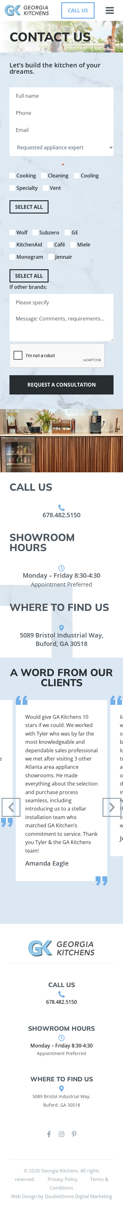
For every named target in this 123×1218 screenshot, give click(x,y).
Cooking (26, 175)
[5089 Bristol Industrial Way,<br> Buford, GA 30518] (61, 628)
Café (59, 244)
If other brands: (28, 286)
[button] (78, 10)
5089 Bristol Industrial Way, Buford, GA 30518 (61, 639)
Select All (29, 206)
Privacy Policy (63, 1179)
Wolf (21, 232)
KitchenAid (29, 244)
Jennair (63, 256)
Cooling (90, 175)
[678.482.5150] (61, 508)
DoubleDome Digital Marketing (78, 1196)
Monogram (29, 256)
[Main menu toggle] (109, 10)
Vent (55, 187)
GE (75, 232)
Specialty (27, 187)
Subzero (49, 232)
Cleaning (58, 175)
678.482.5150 (61, 515)
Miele (83, 244)
